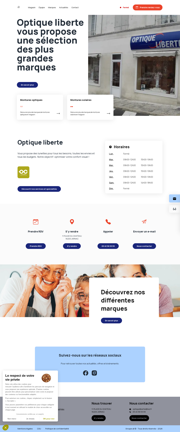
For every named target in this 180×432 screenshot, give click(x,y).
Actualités (63, 7)
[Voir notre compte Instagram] (94, 373)
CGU (39, 428)
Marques (52, 7)
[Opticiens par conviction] (23, 172)
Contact (75, 7)
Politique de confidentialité (57, 428)
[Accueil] (19, 7)
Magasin (31, 7)
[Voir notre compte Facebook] (85, 373)
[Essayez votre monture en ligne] (174, 209)
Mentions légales (25, 428)
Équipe (42, 7)
